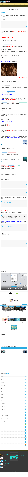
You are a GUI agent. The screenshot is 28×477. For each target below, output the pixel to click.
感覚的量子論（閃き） (18, 307)
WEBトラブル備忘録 (13, 445)
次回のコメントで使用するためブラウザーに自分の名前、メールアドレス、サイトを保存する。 (9, 347)
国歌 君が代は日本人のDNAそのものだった (7, 226)
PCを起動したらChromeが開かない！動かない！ (6, 468)
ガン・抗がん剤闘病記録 (13, 404)
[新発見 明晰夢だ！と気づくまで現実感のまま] (11, 310)
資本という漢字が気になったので (23, 323)
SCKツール (14, 437)
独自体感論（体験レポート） (11, 307)
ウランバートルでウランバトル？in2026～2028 (17, 311)
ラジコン (13, 401)
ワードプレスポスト (14, 422)
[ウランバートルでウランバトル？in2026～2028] (17, 310)
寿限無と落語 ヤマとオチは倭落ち (5, 323)
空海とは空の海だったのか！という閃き (14, 330)
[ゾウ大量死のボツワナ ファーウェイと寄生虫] (14, 280)
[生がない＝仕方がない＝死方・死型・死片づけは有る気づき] (5, 310)
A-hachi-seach (14, 442)
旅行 (13, 392)
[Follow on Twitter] (24, 1)
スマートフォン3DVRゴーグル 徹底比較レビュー (6, 455)
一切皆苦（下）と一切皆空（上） (11, 323)
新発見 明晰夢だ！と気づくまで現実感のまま (11, 311)
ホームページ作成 (14, 427)
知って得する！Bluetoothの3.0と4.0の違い (6, 462)
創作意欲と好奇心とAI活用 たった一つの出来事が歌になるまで (23, 312)
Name (1, 342)
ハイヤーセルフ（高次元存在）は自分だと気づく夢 (18, 352)
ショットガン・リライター (14, 433)
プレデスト (14, 428)
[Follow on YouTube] (23, 456)
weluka (14, 436)
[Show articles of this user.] (7, 302)
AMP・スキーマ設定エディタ (14, 440)
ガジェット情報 (24, 4)
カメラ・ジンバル (14, 413)
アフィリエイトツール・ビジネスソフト (13, 419)
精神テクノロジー (5, 4)
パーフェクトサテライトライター (14, 430)
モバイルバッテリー (14, 407)
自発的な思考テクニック (10, 4)
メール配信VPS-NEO (14, 425)
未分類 (13, 389)
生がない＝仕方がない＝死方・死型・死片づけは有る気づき (5, 312)
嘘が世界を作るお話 (4, 183)
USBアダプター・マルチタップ (14, 416)
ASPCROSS (14, 439)
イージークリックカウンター (14, 434)
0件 (1, 11)
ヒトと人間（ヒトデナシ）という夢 (6, 202)
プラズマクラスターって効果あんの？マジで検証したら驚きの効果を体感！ (6, 465)
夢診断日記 (20, 4)
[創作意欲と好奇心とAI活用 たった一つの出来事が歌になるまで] (23, 310)
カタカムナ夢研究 (14, 386)
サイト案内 (2, 4)
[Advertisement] (14, 258)
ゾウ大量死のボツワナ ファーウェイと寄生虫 (14, 288)
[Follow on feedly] (25, 1)
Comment (1, 337)
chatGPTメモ (13, 446)
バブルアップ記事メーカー (14, 431)
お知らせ (13, 443)
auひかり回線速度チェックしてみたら (5, 459)
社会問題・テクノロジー (16, 4)
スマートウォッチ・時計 (14, 410)
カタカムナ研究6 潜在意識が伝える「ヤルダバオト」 (9, 352)
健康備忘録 (13, 398)
